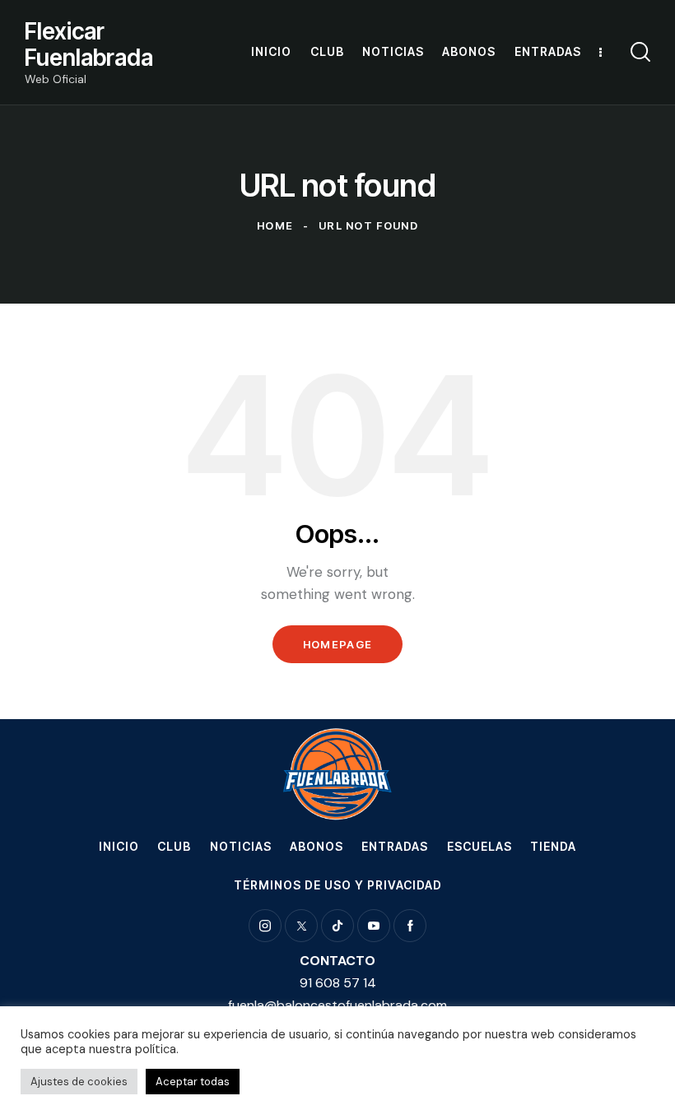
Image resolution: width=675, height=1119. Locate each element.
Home (275, 225)
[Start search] (640, 52)
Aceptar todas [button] (193, 1082)
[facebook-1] (409, 925)
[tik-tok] (337, 925)
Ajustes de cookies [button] (79, 1082)
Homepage (337, 644)
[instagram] (265, 925)
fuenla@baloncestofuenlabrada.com (337, 1005)
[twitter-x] (301, 925)
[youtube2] (373, 925)
